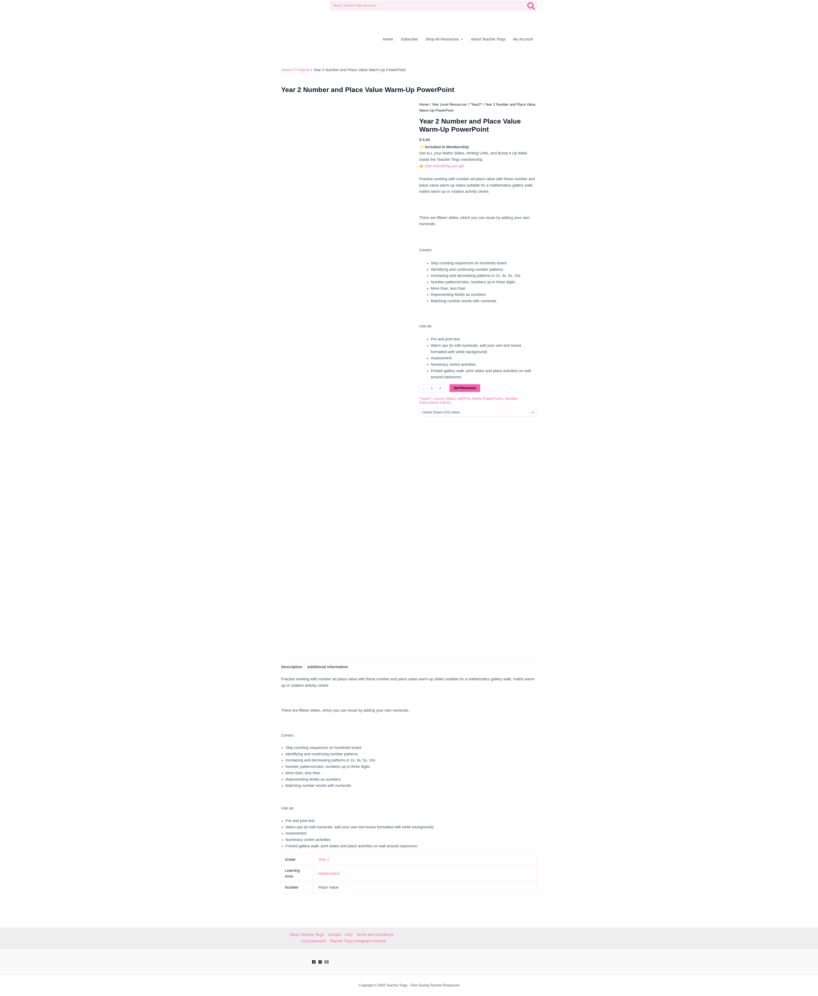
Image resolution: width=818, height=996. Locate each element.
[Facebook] (314, 962)
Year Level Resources (449, 104)
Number (511, 399)
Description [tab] (291, 667)
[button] (461, 39)
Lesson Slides (444, 399)
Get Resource (465, 388)
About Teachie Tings (306, 935)
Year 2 (323, 859)
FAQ (349, 935)
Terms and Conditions (374, 935)
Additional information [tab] (327, 667)
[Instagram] (320, 962)
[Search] (531, 5)
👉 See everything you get (441, 166)
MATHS (464, 399)
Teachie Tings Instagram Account (358, 941)
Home (424, 104)
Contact (334, 935)
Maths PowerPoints (487, 399)
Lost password (313, 941)
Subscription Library (435, 402)
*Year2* (476, 104)
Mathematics (329, 873)
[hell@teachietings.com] (326, 962)
